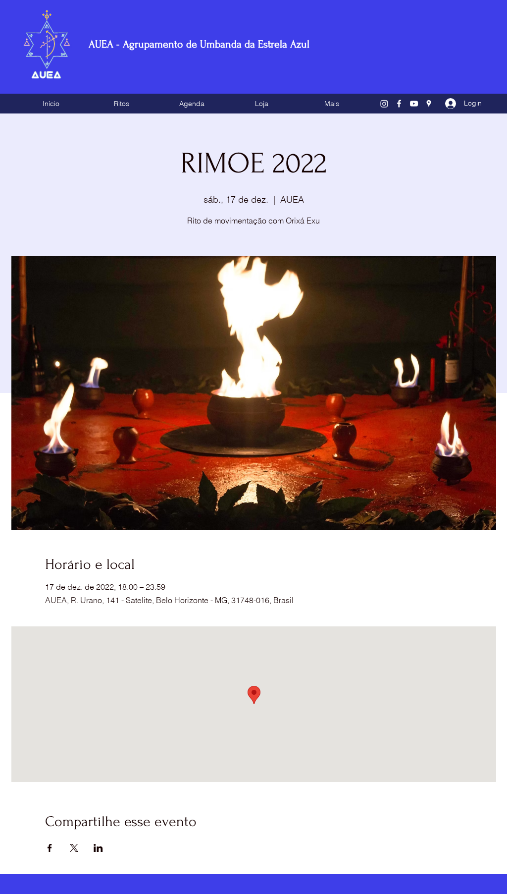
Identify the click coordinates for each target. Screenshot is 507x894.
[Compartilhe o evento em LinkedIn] (98, 848)
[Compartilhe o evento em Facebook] (49, 848)
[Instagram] (384, 104)
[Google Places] (429, 104)
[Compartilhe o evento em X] (74, 848)
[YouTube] (414, 104)
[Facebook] (399, 104)
